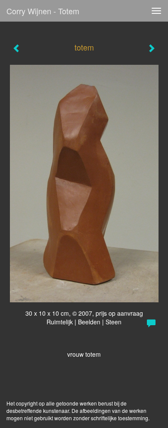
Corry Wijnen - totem (42, 10)
